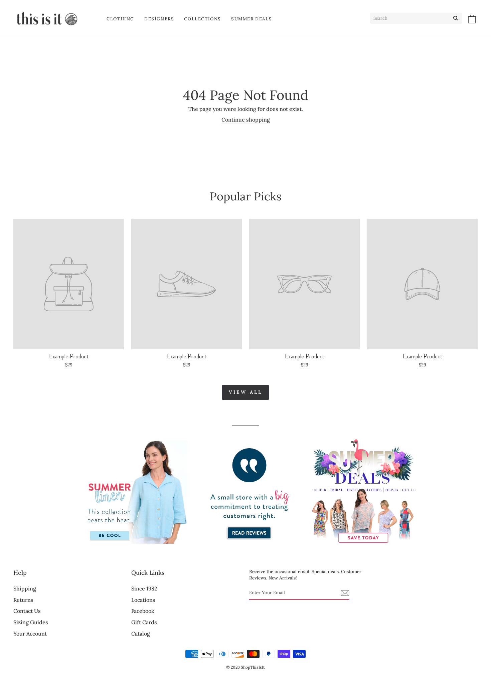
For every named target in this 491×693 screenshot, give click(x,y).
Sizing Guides (30, 622)
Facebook (142, 611)
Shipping (24, 588)
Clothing (120, 19)
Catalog (140, 633)
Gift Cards (144, 622)
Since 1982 (144, 588)
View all (246, 392)
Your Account (30, 633)
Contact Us (27, 611)
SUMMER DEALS (251, 19)
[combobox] (416, 18)
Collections (202, 19)
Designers (159, 19)
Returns (23, 599)
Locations (143, 599)
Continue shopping (245, 119)
